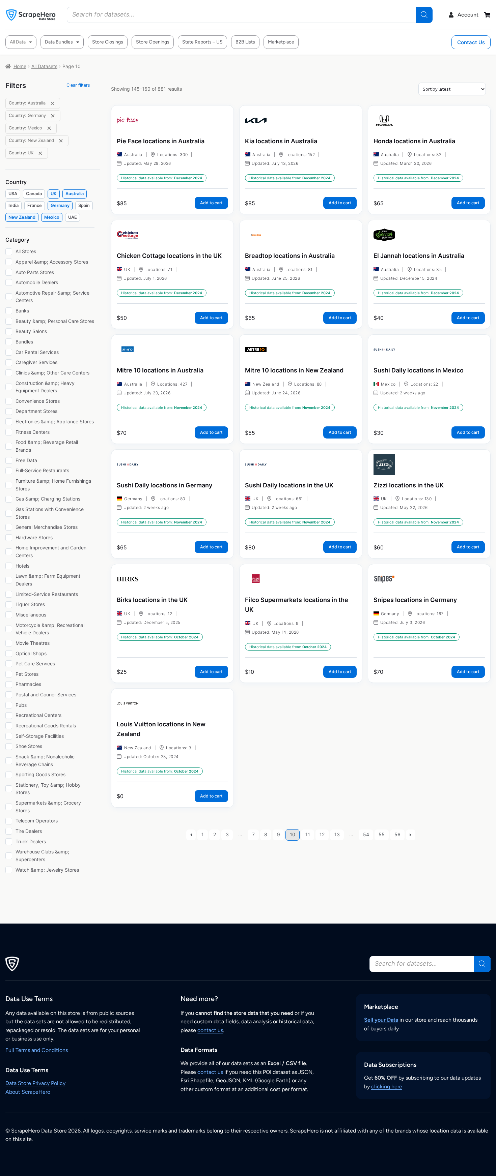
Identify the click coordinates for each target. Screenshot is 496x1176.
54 (366, 834)
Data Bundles (59, 42)
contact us (210, 1030)
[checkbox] (12, 194)
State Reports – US (202, 42)
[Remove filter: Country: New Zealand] (61, 141)
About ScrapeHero (27, 1092)
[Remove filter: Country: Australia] (52, 103)
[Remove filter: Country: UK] (40, 153)
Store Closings (107, 42)
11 (307, 834)
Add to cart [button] (211, 202)
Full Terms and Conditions (36, 1050)
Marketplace (281, 42)
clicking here (386, 1086)
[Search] (424, 15)
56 (397, 834)
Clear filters (78, 85)
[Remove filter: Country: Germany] (53, 116)
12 (322, 834)
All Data (18, 42)
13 (337, 834)
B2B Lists (245, 42)
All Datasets (44, 66)
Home (19, 66)
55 (382, 834)
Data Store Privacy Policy (35, 1083)
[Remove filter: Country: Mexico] (49, 128)
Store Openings (152, 42)
